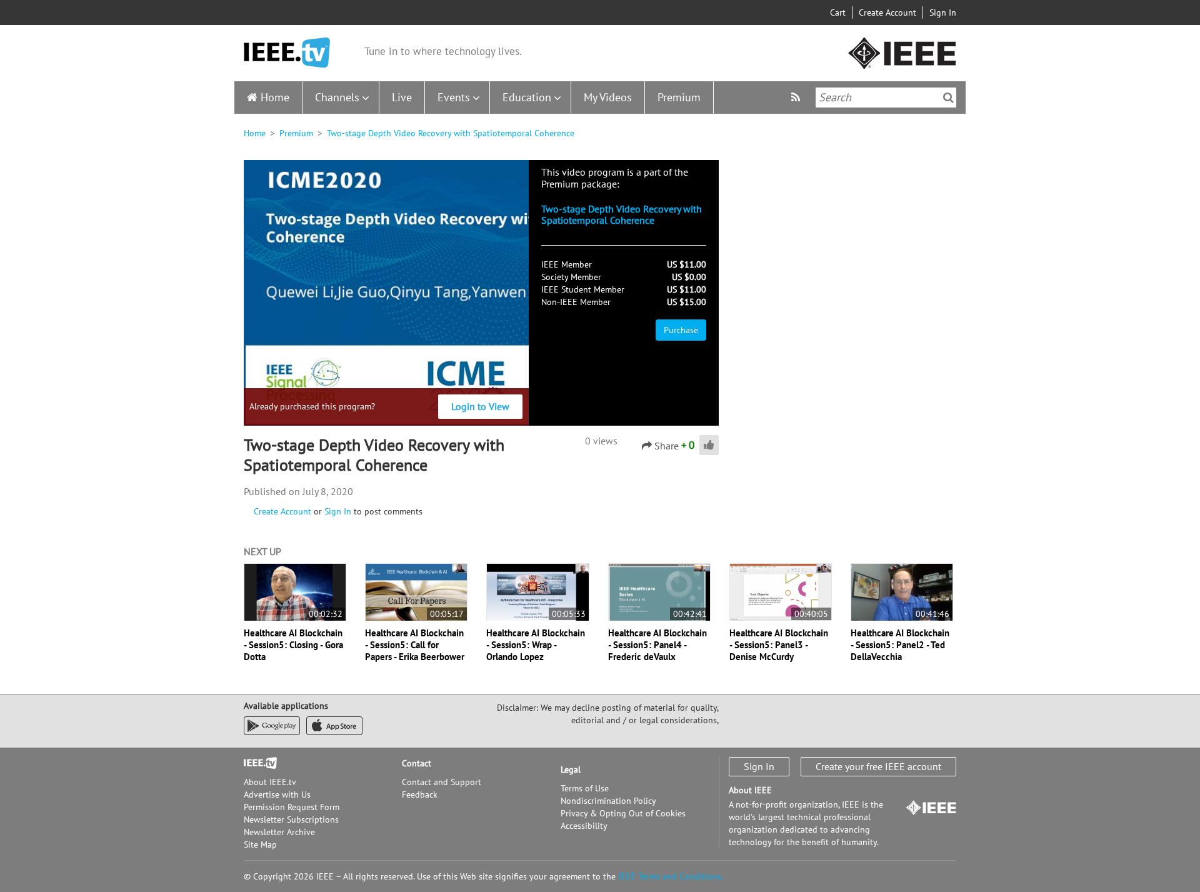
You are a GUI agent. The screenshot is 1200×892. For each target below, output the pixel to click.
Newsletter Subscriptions (291, 819)
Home (275, 97)
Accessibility (584, 825)
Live (402, 97)
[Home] (287, 53)
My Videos (608, 97)
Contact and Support (441, 782)
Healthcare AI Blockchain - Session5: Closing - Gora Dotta (293, 645)
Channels (337, 97)
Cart (838, 12)
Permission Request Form (291, 807)
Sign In (942, 12)
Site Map (260, 844)
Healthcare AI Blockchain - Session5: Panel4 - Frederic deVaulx (657, 645)
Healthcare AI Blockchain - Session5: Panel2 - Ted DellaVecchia (900, 645)
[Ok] (948, 98)
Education (526, 97)
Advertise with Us (277, 794)
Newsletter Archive (279, 832)
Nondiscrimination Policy (608, 800)
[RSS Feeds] (797, 97)
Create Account (887, 12)
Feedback (420, 794)
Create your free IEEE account (878, 766)
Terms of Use (585, 788)
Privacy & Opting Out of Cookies (623, 813)
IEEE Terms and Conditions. (670, 876)
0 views (601, 440)
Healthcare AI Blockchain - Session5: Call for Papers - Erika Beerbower (414, 645)
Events (454, 97)
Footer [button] (256, 763)
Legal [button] (571, 769)
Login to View (480, 406)
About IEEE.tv (270, 782)
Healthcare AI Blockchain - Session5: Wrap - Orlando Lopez (535, 645)
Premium (679, 97)
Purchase (681, 330)
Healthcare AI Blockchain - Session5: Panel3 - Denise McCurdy (778, 645)
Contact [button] (416, 763)
